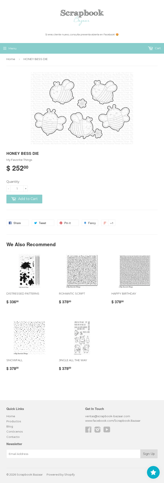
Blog (9, 426)
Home (10, 59)
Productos (13, 421)
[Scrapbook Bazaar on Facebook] (88, 431)
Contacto (13, 436)
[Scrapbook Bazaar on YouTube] (107, 431)
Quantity (12, 182)
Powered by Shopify (61, 474)
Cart (157, 48)
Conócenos (14, 431)
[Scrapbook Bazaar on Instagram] (97, 431)
